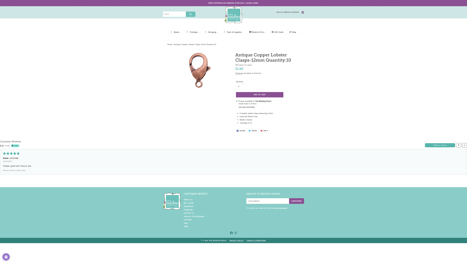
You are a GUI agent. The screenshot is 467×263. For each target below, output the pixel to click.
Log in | (279, 12)
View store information (246, 107)
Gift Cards (189, 203)
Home (169, 44)
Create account (291, 12)
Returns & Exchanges (194, 216)
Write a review (440, 145)
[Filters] (458, 145)
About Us (188, 199)
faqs (186, 223)
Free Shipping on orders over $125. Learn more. (233, 3)
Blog (186, 226)
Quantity (239, 81)
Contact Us (189, 213)
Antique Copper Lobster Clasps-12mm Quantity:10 (195, 44)
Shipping (238, 73)
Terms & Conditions (256, 241)
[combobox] (174, 14)
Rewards (188, 219)
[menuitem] (175, 32)
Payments (188, 206)
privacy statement (280, 208)
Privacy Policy (236, 241)
